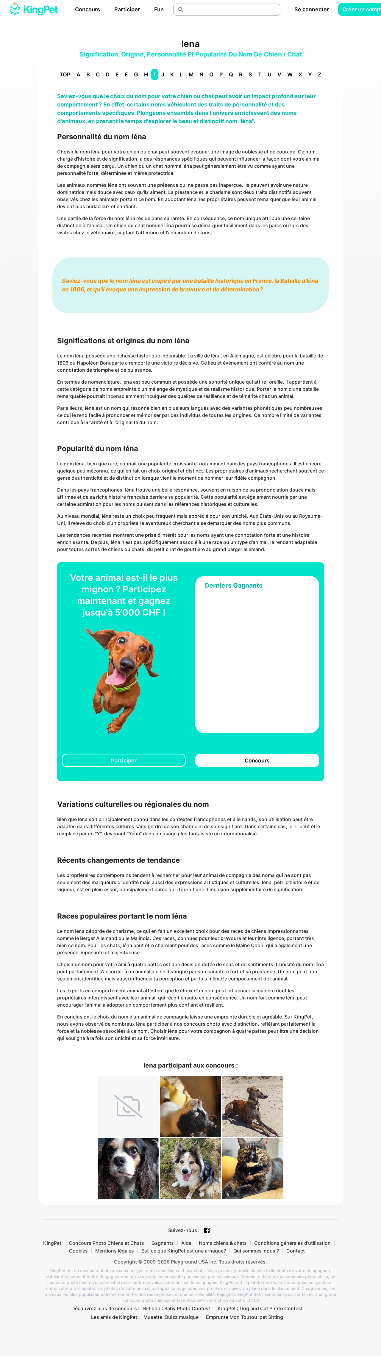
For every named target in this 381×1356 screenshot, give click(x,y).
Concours (87, 9)
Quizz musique (182, 1317)
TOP (65, 74)
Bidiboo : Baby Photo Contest (176, 1308)
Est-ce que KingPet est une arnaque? (183, 1250)
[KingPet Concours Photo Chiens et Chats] (34, 9)
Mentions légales (114, 1250)
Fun (159, 9)
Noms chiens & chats (223, 1243)
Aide (186, 1243)
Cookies (78, 1250)
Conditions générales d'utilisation (292, 1243)
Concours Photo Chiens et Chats (106, 1243)
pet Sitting (271, 1317)
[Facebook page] (207, 1230)
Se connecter (311, 9)
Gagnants (163, 1243)
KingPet (52, 1243)
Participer (127, 9)
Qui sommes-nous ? (256, 1250)
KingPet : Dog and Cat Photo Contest (260, 1308)
